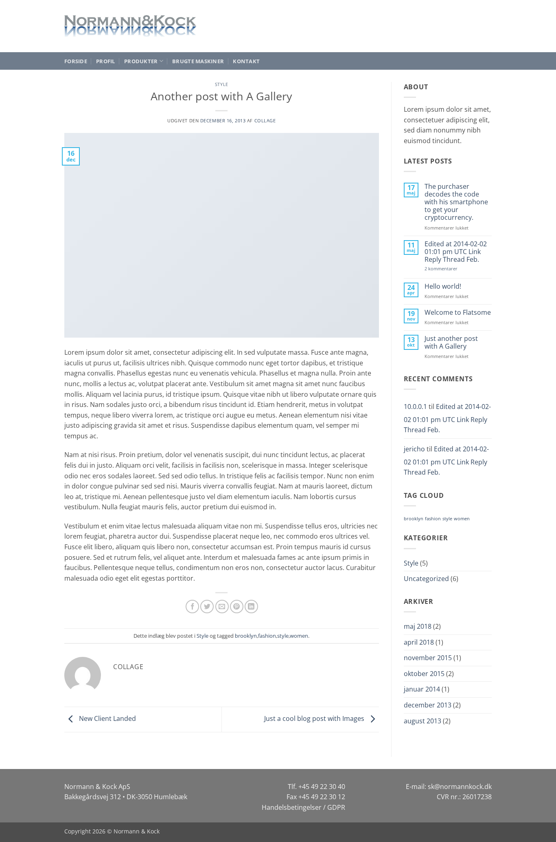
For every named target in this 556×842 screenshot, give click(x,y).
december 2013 (427, 705)
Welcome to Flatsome (458, 312)
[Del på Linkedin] (251, 606)
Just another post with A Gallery (451, 342)
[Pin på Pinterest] (236, 606)
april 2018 (419, 642)
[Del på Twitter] (207, 606)
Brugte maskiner (198, 61)
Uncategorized (426, 578)
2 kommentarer (448, 268)
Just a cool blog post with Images (315, 718)
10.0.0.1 (415, 406)
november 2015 (428, 657)
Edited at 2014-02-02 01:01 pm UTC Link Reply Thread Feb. (456, 252)
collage (265, 120)
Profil (105, 61)
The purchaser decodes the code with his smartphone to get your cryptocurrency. (456, 202)
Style (221, 84)
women (299, 635)
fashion (267, 635)
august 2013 (422, 720)
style (283, 635)
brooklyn (246, 635)
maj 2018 (417, 626)
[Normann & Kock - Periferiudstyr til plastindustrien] (130, 26)
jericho (414, 448)
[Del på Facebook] (192, 606)
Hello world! (443, 286)
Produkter (141, 61)
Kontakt (246, 61)
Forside (75, 61)
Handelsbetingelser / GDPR (303, 807)
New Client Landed (106, 718)
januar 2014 (422, 689)
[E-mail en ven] (222, 606)
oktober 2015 (424, 673)
